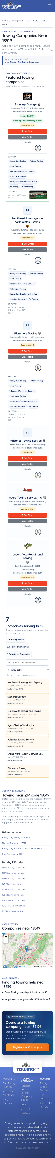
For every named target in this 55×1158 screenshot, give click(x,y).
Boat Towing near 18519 (13, 854)
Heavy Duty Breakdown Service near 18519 (22, 848)
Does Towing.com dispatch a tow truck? (26, 992)
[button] (4, 934)
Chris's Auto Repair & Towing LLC (25, 753)
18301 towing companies (13, 911)
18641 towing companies (13, 873)
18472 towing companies (13, 878)
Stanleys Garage (26, 104)
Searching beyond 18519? (22, 60)
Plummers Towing (25, 333)
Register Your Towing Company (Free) (26, 1092)
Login (24, 1104)
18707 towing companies (13, 906)
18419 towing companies (13, 884)
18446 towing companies (13, 867)
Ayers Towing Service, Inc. (25, 497)
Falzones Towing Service (26, 440)
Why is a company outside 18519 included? (27, 999)
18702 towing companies (13, 900)
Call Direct (28, 131)
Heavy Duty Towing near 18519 (16, 837)
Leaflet (24, 966)
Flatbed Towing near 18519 (14, 843)
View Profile (27, 137)
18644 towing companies (13, 889)
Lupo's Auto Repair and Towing (27, 556)
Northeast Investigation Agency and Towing (27, 220)
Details (27, 142)
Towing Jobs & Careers (44, 1087)
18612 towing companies (13, 895)
